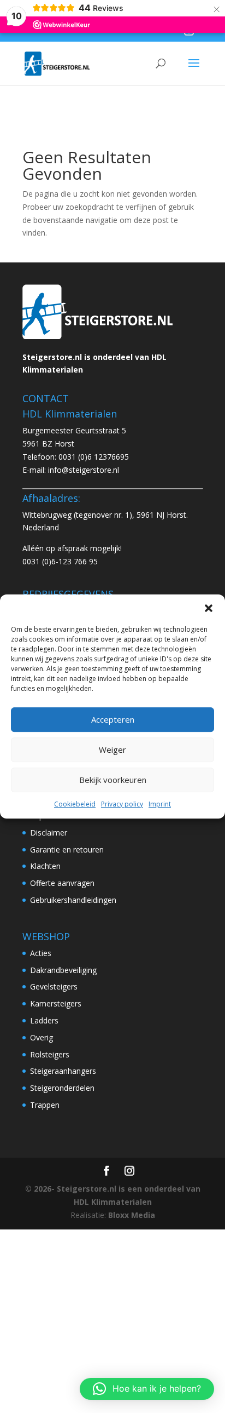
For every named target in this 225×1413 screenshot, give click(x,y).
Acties (40, 953)
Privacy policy (122, 804)
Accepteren (112, 719)
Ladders (44, 1020)
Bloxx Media (131, 1215)
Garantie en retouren (67, 849)
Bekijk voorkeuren (112, 779)
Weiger (112, 749)
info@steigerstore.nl (83, 470)
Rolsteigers (49, 1054)
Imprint (160, 804)
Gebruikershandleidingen (73, 900)
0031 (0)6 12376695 (93, 456)
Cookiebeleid (75, 804)
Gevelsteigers (54, 986)
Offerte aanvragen (62, 883)
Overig (41, 1037)
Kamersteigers (55, 1003)
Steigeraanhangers (63, 1071)
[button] (208, 608)
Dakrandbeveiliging (63, 970)
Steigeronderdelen (62, 1088)
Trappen (45, 1105)
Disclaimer (48, 832)
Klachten (45, 866)
